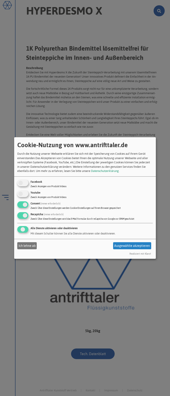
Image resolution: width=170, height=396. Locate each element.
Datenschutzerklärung (105, 171)
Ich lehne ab (27, 246)
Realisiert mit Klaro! (140, 253)
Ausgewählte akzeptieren (132, 246)
